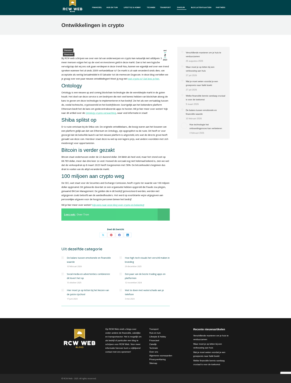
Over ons (153, 352)
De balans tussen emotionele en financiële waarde (89, 259)
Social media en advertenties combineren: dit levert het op (88, 276)
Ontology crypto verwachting (101, 112)
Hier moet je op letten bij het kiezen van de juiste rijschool (88, 292)
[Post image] (62, 257)
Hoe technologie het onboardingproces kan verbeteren (205, 126)
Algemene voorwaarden (160, 355)
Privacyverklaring (157, 359)
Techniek (153, 348)
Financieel (68, 54)
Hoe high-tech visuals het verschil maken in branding (147, 259)
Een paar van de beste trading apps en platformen (145, 276)
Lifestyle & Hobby (157, 336)
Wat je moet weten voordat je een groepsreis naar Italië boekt (202, 83)
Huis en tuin (155, 333)
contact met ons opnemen (117, 352)
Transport (154, 329)
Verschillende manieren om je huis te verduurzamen (203, 54)
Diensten (68, 50)
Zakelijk (153, 344)
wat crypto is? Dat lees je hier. (144, 78)
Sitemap (153, 363)
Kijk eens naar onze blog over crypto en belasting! (118, 204)
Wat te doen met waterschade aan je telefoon (144, 292)
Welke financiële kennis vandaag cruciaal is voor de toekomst (205, 98)
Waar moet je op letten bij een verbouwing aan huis (200, 69)
